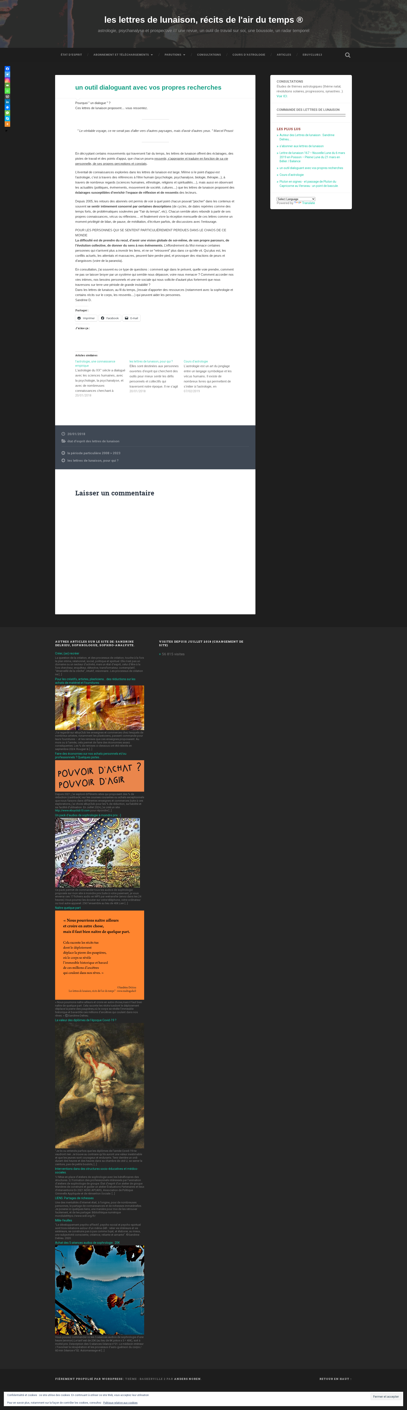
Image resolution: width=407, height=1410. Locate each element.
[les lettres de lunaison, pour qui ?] (157, 376)
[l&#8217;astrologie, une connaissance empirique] (102, 378)
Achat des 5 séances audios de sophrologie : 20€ (87, 1242)
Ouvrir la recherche (347, 55)
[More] (7, 124)
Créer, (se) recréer (67, 653)
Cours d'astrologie (292, 174)
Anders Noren (187, 1378)
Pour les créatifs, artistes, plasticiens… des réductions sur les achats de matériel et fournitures (95, 680)
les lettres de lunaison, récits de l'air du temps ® (203, 20)
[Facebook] (7, 69)
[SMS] (7, 113)
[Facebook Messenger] (7, 107)
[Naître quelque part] (99, 998)
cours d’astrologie (249, 54)
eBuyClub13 (312, 54)
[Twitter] (7, 74)
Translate (308, 203)
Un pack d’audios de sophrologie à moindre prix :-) (88, 815)
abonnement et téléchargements (121, 54)
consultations (209, 54)
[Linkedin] (7, 102)
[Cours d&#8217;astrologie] (211, 376)
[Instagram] (7, 80)
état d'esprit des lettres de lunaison (93, 441)
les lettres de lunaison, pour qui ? (92, 460)
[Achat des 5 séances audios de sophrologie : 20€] (99, 1333)
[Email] (7, 85)
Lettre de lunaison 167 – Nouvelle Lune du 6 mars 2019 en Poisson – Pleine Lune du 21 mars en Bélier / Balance (312, 157)
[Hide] (6, 131)
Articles (284, 54)
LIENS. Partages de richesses (74, 1198)
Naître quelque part (68, 907)
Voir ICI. (282, 96)
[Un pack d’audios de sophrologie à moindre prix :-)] (97, 886)
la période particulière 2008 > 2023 (93, 453)
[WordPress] (7, 96)
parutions (173, 54)
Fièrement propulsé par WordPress (89, 1378)
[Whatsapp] (7, 91)
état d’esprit (71, 54)
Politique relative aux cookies (120, 1402)
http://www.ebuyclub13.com (72, 810)
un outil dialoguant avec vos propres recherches (148, 87)
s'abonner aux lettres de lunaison (302, 146)
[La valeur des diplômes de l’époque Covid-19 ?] (99, 1147)
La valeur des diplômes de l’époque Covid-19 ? (85, 1020)
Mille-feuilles (63, 1220)
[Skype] (7, 118)
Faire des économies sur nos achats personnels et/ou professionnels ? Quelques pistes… (90, 755)
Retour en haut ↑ (335, 1378)
